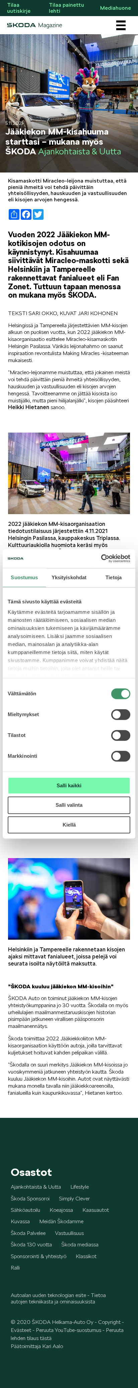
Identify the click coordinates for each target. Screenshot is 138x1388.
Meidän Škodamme (61, 1221)
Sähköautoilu (25, 1210)
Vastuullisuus (69, 1233)
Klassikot (86, 1256)
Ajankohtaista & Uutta (36, 1187)
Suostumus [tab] (24, 577)
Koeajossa (61, 1210)
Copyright (109, 1322)
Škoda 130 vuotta (31, 1244)
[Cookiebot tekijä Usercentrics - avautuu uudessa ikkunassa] (101, 558)
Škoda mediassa (79, 1244)
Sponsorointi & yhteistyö (38, 1256)
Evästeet (21, 1330)
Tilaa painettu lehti (66, 8)
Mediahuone (115, 8)
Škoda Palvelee (28, 1233)
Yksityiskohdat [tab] (69, 577)
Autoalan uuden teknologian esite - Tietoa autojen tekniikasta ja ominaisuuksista (58, 1298)
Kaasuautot (95, 1210)
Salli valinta (69, 805)
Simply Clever (74, 1198)
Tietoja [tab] (114, 577)
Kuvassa (20, 1221)
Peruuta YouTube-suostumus (68, 1330)
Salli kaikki (69, 785)
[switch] (120, 714)
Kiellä (69, 825)
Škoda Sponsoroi (30, 1198)
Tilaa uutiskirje (18, 8)
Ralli (15, 1268)
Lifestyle (79, 1187)
